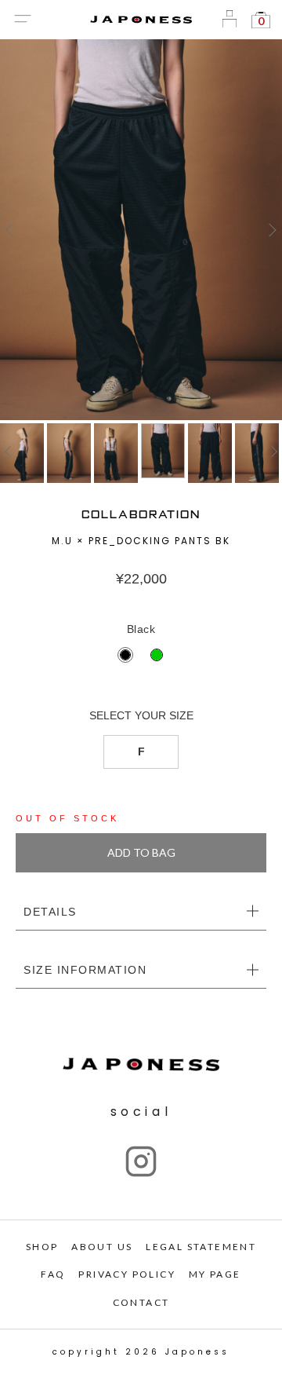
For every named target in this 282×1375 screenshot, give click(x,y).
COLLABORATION (141, 515)
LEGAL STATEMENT (201, 1246)
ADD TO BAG (141, 852)
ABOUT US (101, 1246)
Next (270, 230)
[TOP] (141, 229)
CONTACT (141, 1302)
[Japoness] (141, 20)
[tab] (141, 912)
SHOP (42, 1246)
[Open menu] (22, 20)
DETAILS (50, 911)
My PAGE (215, 1274)
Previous (12, 230)
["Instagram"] (141, 1161)
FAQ (53, 1274)
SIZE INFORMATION (85, 970)
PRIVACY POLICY (126, 1274)
